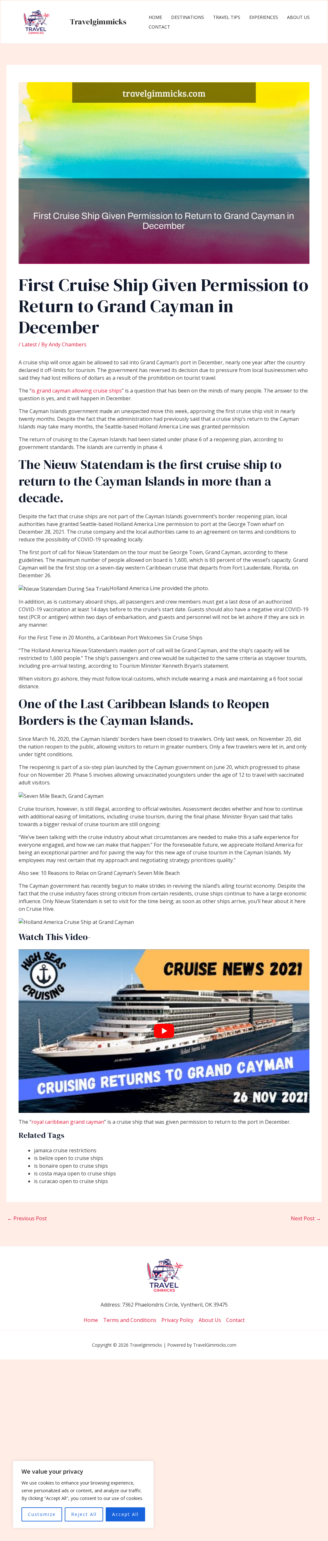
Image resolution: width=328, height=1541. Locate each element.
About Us (298, 17)
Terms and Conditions (129, 1320)
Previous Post (27, 1218)
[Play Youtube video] (164, 1031)
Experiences (263, 17)
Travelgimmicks (98, 21)
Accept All (125, 1514)
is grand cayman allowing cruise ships (76, 390)
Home (155, 17)
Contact (159, 27)
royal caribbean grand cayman (67, 1121)
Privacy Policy (177, 1320)
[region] (83, 1494)
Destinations (187, 17)
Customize (42, 1514)
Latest (29, 344)
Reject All (84, 1514)
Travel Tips (226, 17)
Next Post (306, 1218)
